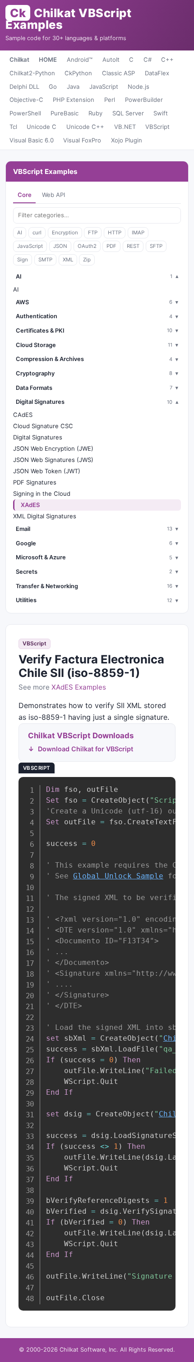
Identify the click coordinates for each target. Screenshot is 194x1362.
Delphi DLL (24, 86)
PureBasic (65, 113)
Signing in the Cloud (41, 493)
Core (25, 194)
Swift (160, 113)
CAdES (22, 414)
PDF (111, 246)
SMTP (45, 259)
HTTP (114, 232)
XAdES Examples (78, 687)
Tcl (13, 126)
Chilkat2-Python (32, 73)
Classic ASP (118, 73)
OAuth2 (87, 246)
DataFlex (157, 73)
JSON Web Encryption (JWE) (53, 448)
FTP (92, 232)
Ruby (95, 113)
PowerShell (25, 113)
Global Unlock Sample (118, 876)
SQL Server (128, 113)
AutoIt (111, 59)
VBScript (157, 126)
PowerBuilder (144, 99)
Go (53, 86)
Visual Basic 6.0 (31, 140)
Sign (22, 259)
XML (68, 259)
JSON (60, 246)
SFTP (156, 246)
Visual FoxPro (82, 140)
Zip (87, 259)
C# (147, 59)
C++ (167, 59)
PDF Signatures (34, 482)
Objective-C (26, 99)
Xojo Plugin (126, 140)
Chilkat (19, 59)
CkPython (78, 73)
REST (133, 246)
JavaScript (103, 86)
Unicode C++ (85, 126)
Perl (109, 99)
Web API (53, 194)
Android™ (79, 59)
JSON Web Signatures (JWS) (53, 459)
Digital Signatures (37, 437)
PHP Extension (73, 99)
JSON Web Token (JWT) (46, 471)
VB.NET (125, 126)
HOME (48, 59)
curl (37, 232)
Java (73, 86)
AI (19, 232)
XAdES (30, 504)
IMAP (138, 232)
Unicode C (41, 126)
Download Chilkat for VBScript (85, 749)
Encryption (65, 232)
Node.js (138, 86)
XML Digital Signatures (44, 516)
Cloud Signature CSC (43, 426)
